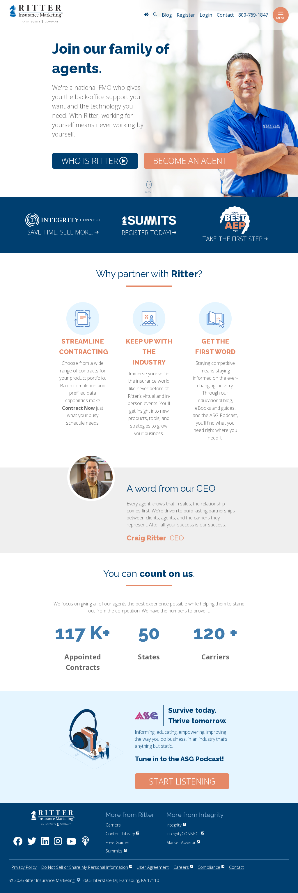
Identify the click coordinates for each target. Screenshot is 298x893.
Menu (280, 18)
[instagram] (58, 844)
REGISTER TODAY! (146, 232)
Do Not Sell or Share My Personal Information (84, 867)
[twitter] (32, 844)
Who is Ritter (89, 160)
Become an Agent (190, 160)
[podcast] (85, 844)
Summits (114, 851)
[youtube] (71, 844)
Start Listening (182, 781)
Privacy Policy (24, 867)
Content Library (120, 833)
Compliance (209, 867)
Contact (236, 867)
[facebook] (18, 844)
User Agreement (153, 867)
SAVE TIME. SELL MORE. (60, 232)
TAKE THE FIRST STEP (232, 238)
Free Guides (118, 842)
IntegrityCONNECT (183, 833)
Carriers (113, 825)
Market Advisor (181, 842)
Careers (181, 867)
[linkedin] (45, 844)
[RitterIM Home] (146, 15)
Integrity (174, 825)
